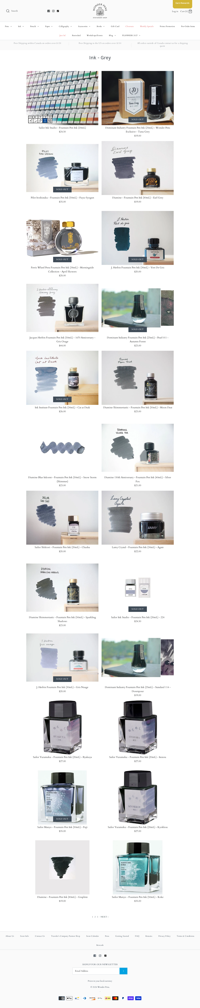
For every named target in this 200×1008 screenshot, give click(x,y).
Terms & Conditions (185, 936)
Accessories (84, 26)
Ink (21, 26)
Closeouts (129, 26)
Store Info (24, 936)
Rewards (100, 945)
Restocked (76, 35)
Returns (148, 936)
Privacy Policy (164, 936)
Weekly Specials (147, 26)
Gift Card (115, 26)
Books (101, 26)
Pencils (34, 26)
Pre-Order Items (188, 26)
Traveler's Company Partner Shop (65, 936)
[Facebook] (49, 11)
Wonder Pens (103, 987)
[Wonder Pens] (100, 5)
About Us (10, 936)
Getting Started (122, 936)
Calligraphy (65, 26)
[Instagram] (53, 11)
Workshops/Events (95, 35)
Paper (48, 26)
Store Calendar (92, 936)
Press (107, 936)
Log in (175, 11)
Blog (112, 35)
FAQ (137, 936)
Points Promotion (167, 26)
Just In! (63, 35)
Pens (8, 26)
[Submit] (123, 971)
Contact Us (40, 936)
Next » (105, 916)
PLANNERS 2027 (131, 35)
